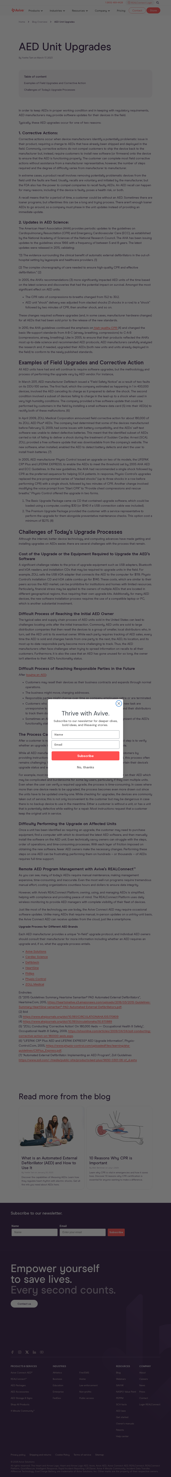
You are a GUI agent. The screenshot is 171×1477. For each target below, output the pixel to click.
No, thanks (85, 767)
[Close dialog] (119, 703)
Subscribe (85, 756)
